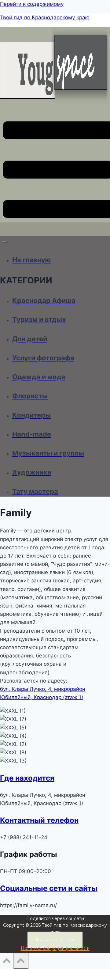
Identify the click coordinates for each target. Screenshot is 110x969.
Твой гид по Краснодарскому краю (45, 17)
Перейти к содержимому (32, 4)
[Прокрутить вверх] (6, 962)
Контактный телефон (39, 820)
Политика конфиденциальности (55, 948)
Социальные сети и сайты (48, 888)
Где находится (27, 778)
